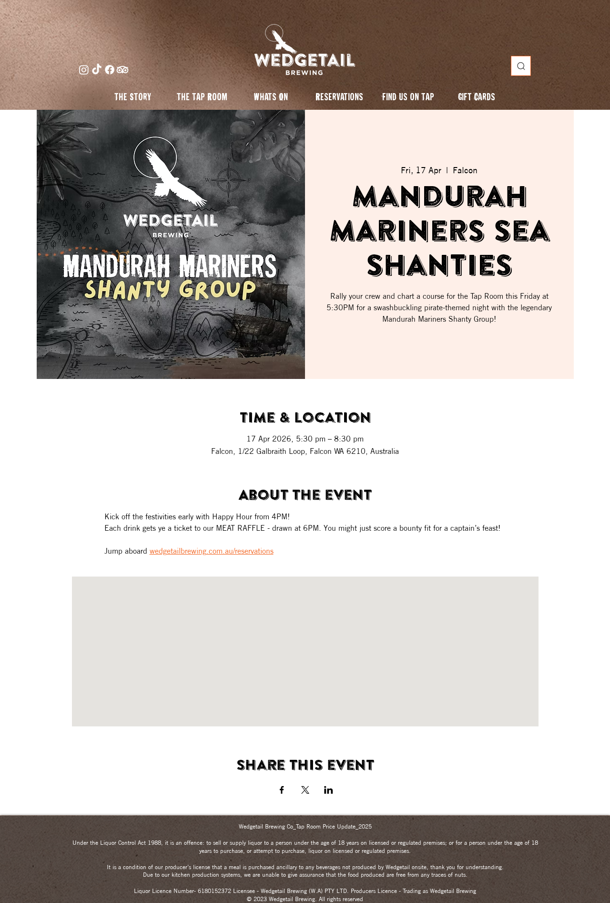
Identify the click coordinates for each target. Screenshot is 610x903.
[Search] (521, 66)
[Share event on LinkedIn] (328, 790)
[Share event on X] (305, 790)
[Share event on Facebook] (281, 790)
